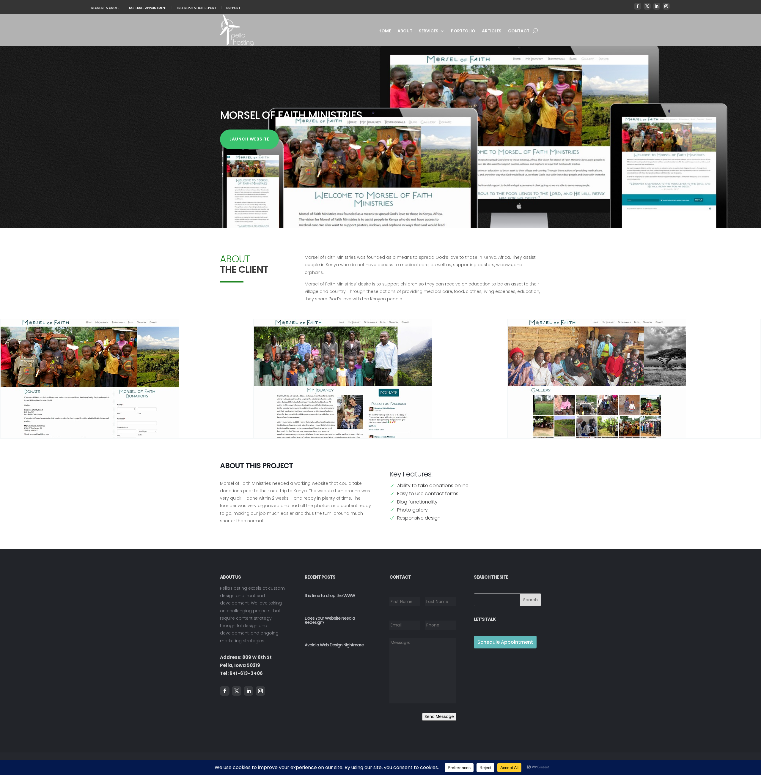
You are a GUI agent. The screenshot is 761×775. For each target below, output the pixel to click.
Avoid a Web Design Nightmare (334, 645)
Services (428, 31)
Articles (491, 31)
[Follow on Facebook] (637, 6)
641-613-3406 (246, 673)
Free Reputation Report (196, 8)
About (404, 31)
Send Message (439, 716)
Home (384, 31)
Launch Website (249, 139)
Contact (518, 31)
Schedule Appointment (148, 8)
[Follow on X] (647, 6)
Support (233, 8)
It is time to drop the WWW (330, 596)
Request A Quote (105, 8)
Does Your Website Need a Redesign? (330, 620)
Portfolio (463, 31)
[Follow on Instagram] (666, 6)
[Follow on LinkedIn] (656, 6)
